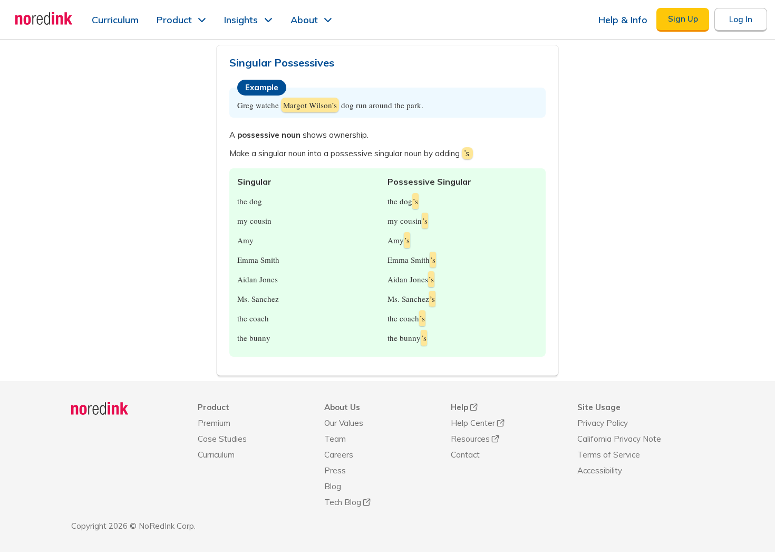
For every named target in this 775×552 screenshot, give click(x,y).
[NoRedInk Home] (44, 18)
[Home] (100, 408)
